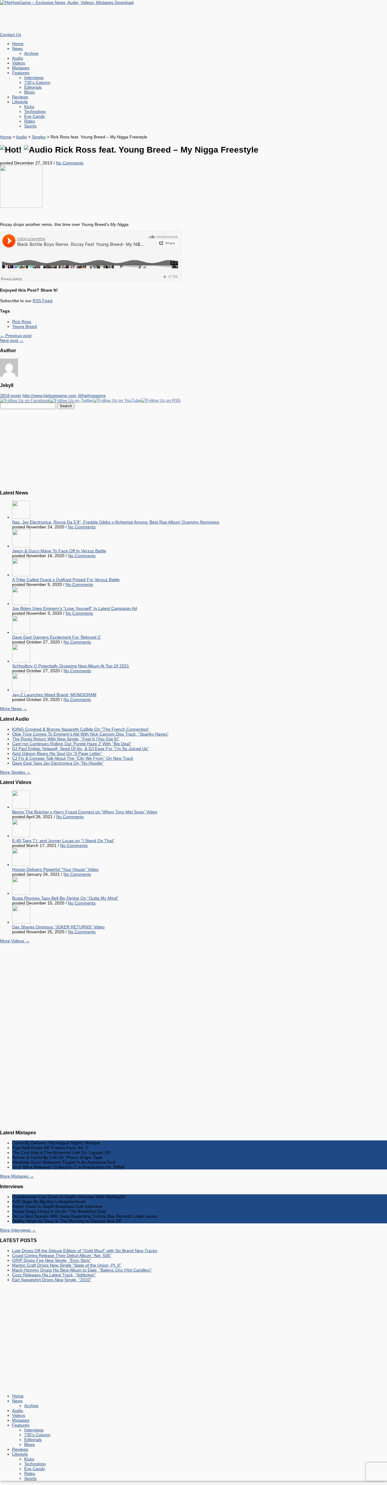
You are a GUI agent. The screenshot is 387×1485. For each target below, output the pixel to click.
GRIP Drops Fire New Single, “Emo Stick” (51, 1260)
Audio (17, 58)
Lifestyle (20, 101)
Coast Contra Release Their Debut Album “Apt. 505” (62, 1255)
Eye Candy (34, 116)
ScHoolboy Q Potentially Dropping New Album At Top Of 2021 (70, 665)
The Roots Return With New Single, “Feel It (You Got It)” (65, 738)
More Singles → (15, 772)
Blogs (29, 92)
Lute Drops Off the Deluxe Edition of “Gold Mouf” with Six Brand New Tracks (84, 1250)
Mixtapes (20, 67)
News (17, 48)
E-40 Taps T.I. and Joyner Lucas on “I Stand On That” (63, 840)
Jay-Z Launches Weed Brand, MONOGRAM (54, 694)
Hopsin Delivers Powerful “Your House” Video (55, 869)
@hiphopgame (92, 395)
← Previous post (15, 335)
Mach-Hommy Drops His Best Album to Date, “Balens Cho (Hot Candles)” (82, 1270)
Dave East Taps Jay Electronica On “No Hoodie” (58, 763)
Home (18, 43)
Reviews (20, 96)
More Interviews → (18, 1230)
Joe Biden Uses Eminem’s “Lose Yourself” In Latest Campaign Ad (74, 608)
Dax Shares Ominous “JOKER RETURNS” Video (58, 926)
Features (20, 72)
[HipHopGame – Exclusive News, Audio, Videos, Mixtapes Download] (67, 2)
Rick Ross (21, 321)
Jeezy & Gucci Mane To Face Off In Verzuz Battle (59, 550)
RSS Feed (42, 300)
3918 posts (10, 395)
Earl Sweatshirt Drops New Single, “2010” (51, 1279)
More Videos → (15, 940)
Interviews (34, 77)
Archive (31, 53)
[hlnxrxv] (21, 206)
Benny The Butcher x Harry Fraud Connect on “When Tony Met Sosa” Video (84, 811)
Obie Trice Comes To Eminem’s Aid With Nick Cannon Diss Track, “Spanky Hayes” (90, 734)
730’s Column (37, 82)
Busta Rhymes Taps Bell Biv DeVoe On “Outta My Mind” (65, 898)
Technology (35, 111)
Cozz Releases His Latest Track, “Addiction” (54, 1274)
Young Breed (24, 326)
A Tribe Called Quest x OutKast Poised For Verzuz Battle (66, 579)
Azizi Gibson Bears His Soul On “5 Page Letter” (57, 753)
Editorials (33, 87)
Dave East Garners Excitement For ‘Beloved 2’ (56, 637)
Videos (18, 63)
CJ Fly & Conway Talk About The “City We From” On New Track (72, 758)
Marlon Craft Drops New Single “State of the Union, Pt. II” (66, 1265)
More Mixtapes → (17, 1176)
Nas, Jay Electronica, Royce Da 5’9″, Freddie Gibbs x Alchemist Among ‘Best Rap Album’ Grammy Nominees (115, 522)
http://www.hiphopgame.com (49, 395)
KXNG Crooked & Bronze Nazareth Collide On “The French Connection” (81, 729)
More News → (13, 708)
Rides (29, 121)
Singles (39, 136)
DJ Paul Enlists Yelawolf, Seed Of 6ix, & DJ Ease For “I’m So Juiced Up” (80, 748)
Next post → (12, 340)
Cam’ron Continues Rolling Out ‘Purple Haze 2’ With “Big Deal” (71, 743)
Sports (30, 126)
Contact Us (10, 34)
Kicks (29, 106)
